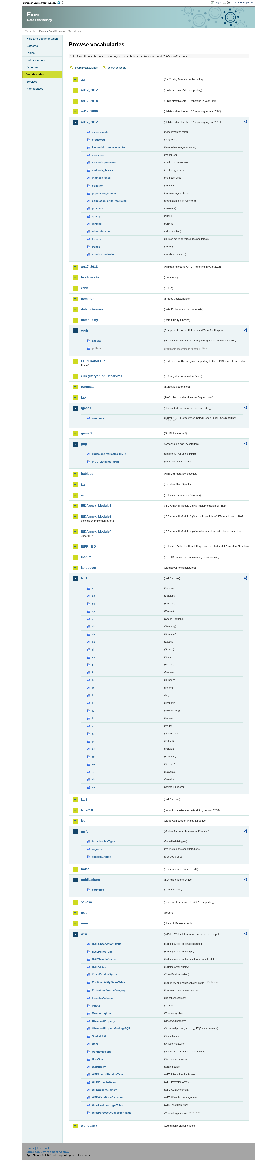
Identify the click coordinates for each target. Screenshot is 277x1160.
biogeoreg (98, 139)
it (93, 695)
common (87, 298)
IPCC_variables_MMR (105, 461)
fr (93, 672)
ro (93, 756)
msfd (85, 831)
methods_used (101, 177)
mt (93, 726)
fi (93, 664)
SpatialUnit (99, 1036)
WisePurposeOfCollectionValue (111, 1112)
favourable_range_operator (109, 147)
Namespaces (34, 88)
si (93, 772)
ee (93, 641)
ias (83, 484)
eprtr (84, 330)
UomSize (97, 1059)
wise (84, 934)
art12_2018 (89, 101)
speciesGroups (101, 856)
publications (90, 879)
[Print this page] (225, 3)
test (84, 912)
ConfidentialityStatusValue (108, 982)
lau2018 (87, 810)
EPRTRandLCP (93, 361)
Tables (30, 52)
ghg (84, 444)
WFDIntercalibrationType (107, 1074)
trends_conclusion (103, 254)
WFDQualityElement (104, 1089)
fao (83, 397)
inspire (86, 557)
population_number (104, 193)
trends (96, 246)
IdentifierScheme (102, 998)
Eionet (42, 31)
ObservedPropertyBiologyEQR (111, 1028)
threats (96, 239)
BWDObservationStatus (106, 944)
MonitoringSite (101, 1013)
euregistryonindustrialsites (101, 376)
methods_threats (102, 170)
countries (98, 418)
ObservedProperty (103, 1021)
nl (93, 733)
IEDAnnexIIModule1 (96, 505)
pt (93, 748)
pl (93, 741)
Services (31, 81)
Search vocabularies (86, 68)
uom (84, 923)
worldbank (89, 1125)
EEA (43, 3)
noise (85, 869)
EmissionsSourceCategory (109, 990)
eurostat (87, 386)
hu (93, 680)
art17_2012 (89, 122)
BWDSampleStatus (104, 959)
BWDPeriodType (102, 951)
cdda (85, 288)
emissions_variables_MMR (109, 453)
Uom (95, 1043)
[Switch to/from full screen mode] (230, 3)
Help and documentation (42, 38)
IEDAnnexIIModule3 (96, 516)
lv (93, 718)
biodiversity (90, 277)
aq (83, 79)
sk (93, 779)
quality (96, 216)
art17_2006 (89, 111)
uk (93, 787)
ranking (97, 223)
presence (97, 208)
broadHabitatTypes (103, 841)
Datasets (32, 45)
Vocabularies (35, 74)
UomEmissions (101, 1051)
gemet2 (86, 433)
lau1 (84, 578)
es (93, 657)
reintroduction (101, 231)
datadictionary (92, 309)
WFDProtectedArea (104, 1082)
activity (96, 340)
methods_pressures (104, 162)
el (93, 649)
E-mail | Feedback (38, 1148)
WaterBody (99, 1066)
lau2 (84, 799)
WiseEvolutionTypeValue (107, 1105)
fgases (86, 408)
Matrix (96, 1005)
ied (83, 495)
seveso (86, 902)
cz (93, 619)
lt (93, 703)
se (93, 764)
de (93, 626)
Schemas (32, 67)
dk (93, 634)
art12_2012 (89, 90)
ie (93, 687)
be (93, 596)
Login (218, 2)
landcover (88, 567)
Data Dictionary (57, 31)
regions (97, 849)
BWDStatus (99, 967)
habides (87, 473)
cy (93, 611)
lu (93, 710)
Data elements (35, 60)
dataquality (89, 320)
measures (98, 155)
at (93, 588)
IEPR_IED (88, 546)
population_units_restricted (109, 200)
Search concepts (116, 68)
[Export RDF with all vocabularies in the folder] (245, 122)
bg (93, 603)
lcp (83, 821)
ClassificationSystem (105, 974)
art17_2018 (89, 267)
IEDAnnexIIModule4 (96, 531)
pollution (97, 185)
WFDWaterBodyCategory (107, 1097)
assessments (100, 132)
